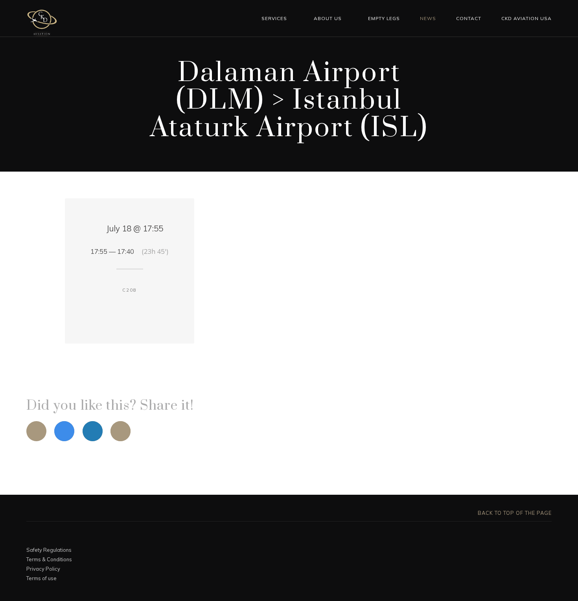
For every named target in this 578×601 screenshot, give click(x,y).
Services (274, 18)
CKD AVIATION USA (526, 18)
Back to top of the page (514, 513)
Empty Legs (384, 18)
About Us (328, 18)
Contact (468, 18)
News (428, 18)
